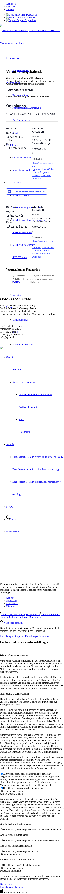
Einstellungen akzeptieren (12, 636)
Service (10, 9)
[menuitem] (35, 3)
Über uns (10, 6)
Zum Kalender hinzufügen (27, 191)
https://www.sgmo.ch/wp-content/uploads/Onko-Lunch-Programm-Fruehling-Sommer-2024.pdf (43, 170)
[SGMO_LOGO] (32, 43)
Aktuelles (11, 3)
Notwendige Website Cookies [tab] (14, 693)
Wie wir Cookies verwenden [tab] (14, 655)
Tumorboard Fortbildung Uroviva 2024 (20, 278)
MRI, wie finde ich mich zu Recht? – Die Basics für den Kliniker (42, 278)
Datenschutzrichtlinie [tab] (10, 870)
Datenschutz (45, 636)
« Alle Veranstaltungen (19, 89)
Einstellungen (32, 636)
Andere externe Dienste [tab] (11, 793)
